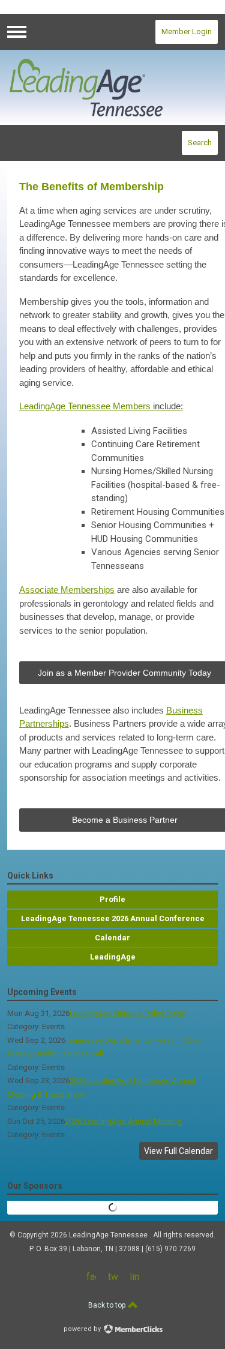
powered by (83, 1329)
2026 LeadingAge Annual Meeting (123, 1121)
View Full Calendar (178, 1151)
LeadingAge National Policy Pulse (127, 1013)
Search (200, 142)
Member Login (186, 31)
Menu (16, 32)
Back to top (107, 1305)
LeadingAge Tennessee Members (101, 406)
